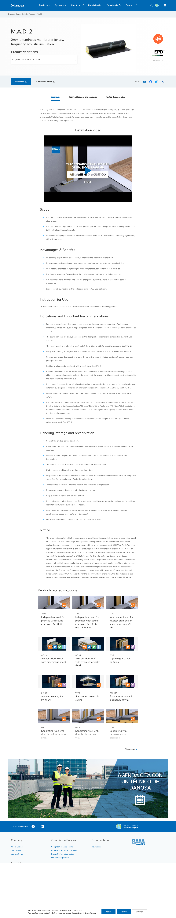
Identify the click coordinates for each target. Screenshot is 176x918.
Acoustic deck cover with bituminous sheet (53, 660)
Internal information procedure (64, 850)
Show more (130, 749)
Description (55, 97)
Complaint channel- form (62, 847)
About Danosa (17, 847)
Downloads (96, 847)
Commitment (16, 850)
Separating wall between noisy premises (118, 734)
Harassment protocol (60, 857)
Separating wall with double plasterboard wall (87, 734)
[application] (82, 5)
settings (91, 913)
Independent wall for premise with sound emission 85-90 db (53, 621)
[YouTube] (33, 826)
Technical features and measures (83, 97)
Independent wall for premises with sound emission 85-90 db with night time (87, 622)
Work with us (17, 854)
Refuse (124, 911)
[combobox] (44, 59)
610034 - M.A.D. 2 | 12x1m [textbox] (26, 59)
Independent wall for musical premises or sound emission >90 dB (121, 622)
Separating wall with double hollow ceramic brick (53, 734)
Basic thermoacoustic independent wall (121, 698)
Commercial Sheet (44, 81)
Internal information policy (62, 854)
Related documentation (115, 97)
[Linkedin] (42, 826)
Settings (139, 911)
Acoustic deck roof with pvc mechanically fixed (87, 662)
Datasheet (19, 81)
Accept (108, 911)
